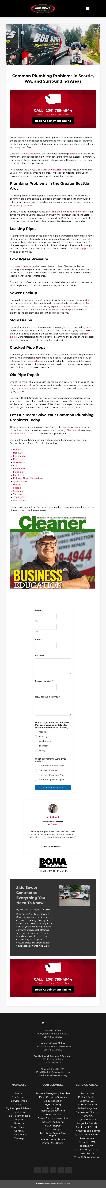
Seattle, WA (87, 1093)
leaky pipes (30, 153)
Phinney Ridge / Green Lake (28, 478)
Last (37, 631)
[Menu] (87, 8)
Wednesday (45, 741)
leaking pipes (80, 248)
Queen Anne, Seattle (87, 1134)
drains (88, 300)
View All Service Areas (87, 1157)
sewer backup (17, 306)
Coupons (19, 1119)
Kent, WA (87, 1115)
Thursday (43, 746)
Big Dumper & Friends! (19, 1108)
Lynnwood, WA (87, 1119)
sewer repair (75, 153)
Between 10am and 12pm (52, 770)
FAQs (19, 1104)
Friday (42, 750)
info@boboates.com (58, 1072)
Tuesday (43, 736)
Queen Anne (20, 481)
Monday (43, 732)
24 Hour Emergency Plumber (53, 1093)
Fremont (18, 459)
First (37, 621)
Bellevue (18, 452)
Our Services (19, 1097)
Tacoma (17, 494)
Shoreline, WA (87, 1142)
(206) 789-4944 (58, 110)
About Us (19, 1123)
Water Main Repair (53, 1142)
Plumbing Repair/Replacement (53, 1109)
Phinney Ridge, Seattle (87, 1130)
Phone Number (44, 681)
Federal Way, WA (87, 1108)
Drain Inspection (53, 1100)
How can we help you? (47, 697)
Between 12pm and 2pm (51, 775)
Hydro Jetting (53, 1104)
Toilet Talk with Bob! (19, 1115)
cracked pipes (35, 361)
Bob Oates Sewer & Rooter (50, 169)
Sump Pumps (53, 1129)
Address (40, 655)
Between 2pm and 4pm (51, 779)
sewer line (64, 306)
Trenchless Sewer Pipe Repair (53, 1134)
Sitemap (19, 1138)
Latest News (19, 1112)
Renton (17, 484)
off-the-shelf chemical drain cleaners (68, 211)
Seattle (17, 487)
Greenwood (19, 462)
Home (18, 1093)
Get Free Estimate (53, 787)
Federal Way (20, 456)
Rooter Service (53, 1114)
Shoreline (18, 491)
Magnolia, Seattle (87, 1123)
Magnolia (18, 472)
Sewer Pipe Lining (53, 1121)
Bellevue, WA (87, 1100)
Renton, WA (87, 1138)
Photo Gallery (19, 1127)
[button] (37, 1170)
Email (39, 639)
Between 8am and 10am (51, 765)
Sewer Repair (53, 1125)
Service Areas (44, 507)
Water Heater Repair (53, 1139)
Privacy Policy (19, 1134)
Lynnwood (19, 468)
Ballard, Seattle (87, 1097)
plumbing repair (26, 388)
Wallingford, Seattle (87, 1149)
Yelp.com (54, 824)
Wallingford (19, 497)
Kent (15, 465)
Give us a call (73, 430)
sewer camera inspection (64, 309)
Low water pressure (20, 266)
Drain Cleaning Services (53, 1097)
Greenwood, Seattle (87, 1112)
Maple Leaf (19, 475)
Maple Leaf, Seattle (87, 1127)
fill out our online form (22, 433)
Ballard (17, 449)
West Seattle (20, 500)
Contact (19, 1130)
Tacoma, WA (87, 1145)
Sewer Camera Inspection (53, 1118)
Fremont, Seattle (87, 1104)
